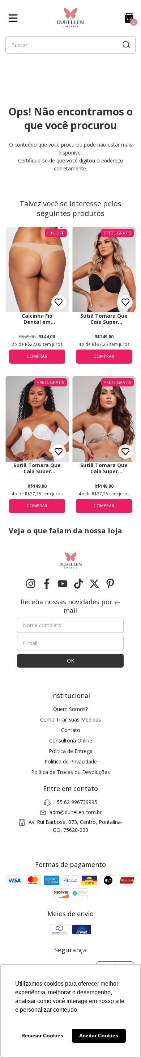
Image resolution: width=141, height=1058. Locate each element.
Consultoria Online (70, 740)
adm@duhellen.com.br (76, 812)
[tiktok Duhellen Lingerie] (78, 584)
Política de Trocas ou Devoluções (70, 772)
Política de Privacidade (70, 761)
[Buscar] (126, 44)
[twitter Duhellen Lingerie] (94, 584)
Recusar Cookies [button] (42, 1035)
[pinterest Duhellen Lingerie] (110, 584)
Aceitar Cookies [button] (98, 1035)
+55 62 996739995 (75, 802)
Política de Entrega (71, 751)
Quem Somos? (70, 709)
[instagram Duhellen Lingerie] (31, 584)
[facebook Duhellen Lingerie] (47, 584)
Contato (70, 730)
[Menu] (14, 18)
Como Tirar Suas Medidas (70, 719)
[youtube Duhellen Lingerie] (62, 584)
